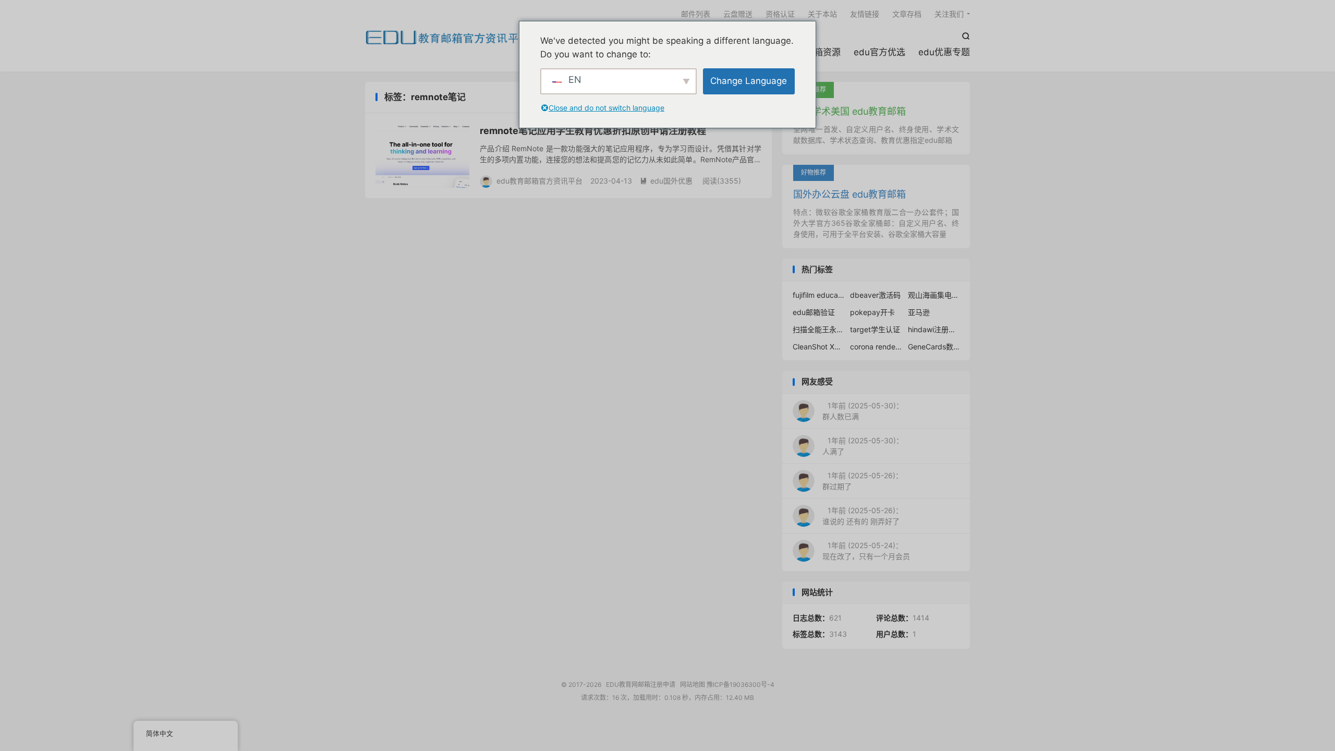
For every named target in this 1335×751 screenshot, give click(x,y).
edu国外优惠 (666, 180)
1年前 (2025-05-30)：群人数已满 (862, 411)
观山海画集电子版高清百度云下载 (934, 294)
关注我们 (949, 13)
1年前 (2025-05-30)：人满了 (862, 446)
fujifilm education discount (819, 294)
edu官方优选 (879, 52)
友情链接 (864, 13)
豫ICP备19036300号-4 (740, 684)
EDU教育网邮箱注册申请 (447, 37)
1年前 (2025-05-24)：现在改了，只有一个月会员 (866, 551)
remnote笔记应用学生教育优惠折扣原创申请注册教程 (593, 130)
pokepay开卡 (872, 312)
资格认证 (780, 13)
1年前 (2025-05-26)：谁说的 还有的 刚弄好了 (862, 516)
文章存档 (906, 13)
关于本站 (822, 13)
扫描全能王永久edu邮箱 (819, 329)
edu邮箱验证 (814, 312)
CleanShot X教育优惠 (819, 346)
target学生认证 (875, 329)
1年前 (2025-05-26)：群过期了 (862, 481)
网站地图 (692, 684)
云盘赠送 (738, 13)
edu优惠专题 (944, 52)
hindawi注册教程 (934, 329)
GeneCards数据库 (934, 346)
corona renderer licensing (876, 346)
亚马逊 (919, 312)
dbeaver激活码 (875, 294)
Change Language (748, 81)
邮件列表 (695, 13)
